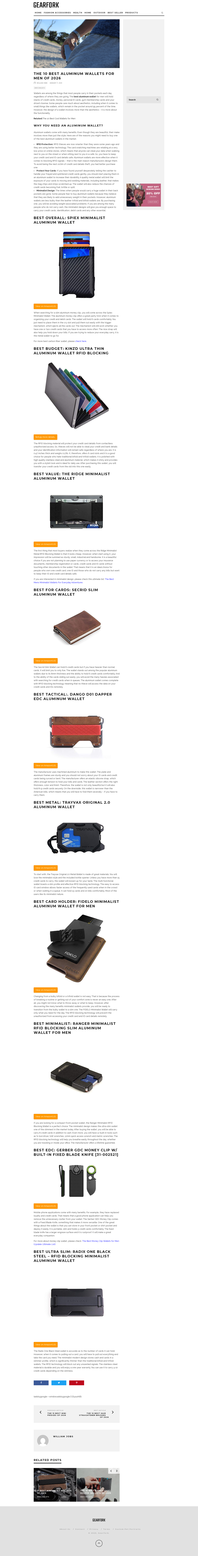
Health (77, 13)
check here (80, 341)
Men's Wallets (40, 87)
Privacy (94, 1529)
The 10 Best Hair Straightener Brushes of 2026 (94, 1415)
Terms (106, 1529)
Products (131, 13)
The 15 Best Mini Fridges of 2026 (56, 1414)
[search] (157, 99)
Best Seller (115, 13)
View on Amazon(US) (46, 306)
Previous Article (55, 1410)
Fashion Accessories (57, 13)
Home (38, 13)
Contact (80, 1529)
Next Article (100, 1410)
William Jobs (42, 83)
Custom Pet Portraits (128, 1529)
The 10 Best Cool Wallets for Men (59, 118)
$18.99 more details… (45, 437)
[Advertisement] (143, 57)
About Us (65, 1529)
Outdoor (99, 13)
